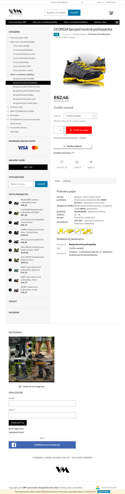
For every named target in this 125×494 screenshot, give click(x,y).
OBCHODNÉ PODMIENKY (82, 457)
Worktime (14, 115)
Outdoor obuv (16, 107)
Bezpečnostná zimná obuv (25, 103)
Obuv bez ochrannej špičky (22, 41)
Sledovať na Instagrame (34, 386)
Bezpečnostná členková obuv (26, 86)
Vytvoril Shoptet (109, 487)
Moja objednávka (59, 2)
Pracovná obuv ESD (22, 66)
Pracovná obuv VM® (19, 37)
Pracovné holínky (21, 62)
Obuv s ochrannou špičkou (22, 74)
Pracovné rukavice (18, 127)
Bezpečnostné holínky (23, 95)
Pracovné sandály (21, 45)
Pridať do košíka (81, 130)
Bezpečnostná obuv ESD (24, 99)
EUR (99, 2)
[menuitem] (17, 22)
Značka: (65, 37)
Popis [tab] (57, 181)
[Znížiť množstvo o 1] (64, 132)
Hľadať (74, 12)
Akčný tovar (15, 123)
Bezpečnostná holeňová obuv (26, 90)
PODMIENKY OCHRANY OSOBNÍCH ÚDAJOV (51, 457)
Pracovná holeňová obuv (24, 58)
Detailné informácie (62, 152)
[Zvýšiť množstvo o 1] (64, 128)
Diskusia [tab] (67, 181)
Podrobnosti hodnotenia (99, 34)
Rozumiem (104, 491)
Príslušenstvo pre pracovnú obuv (25, 119)
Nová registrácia (16, 428)
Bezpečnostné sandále (23, 78)
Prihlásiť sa (17, 422)
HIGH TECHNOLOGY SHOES (22, 111)
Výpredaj (14, 131)
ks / (28, 167)
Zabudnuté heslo (16, 432)
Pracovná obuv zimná (23, 70)
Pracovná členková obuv (24, 54)
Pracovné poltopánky (23, 50)
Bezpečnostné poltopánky (25, 82)
